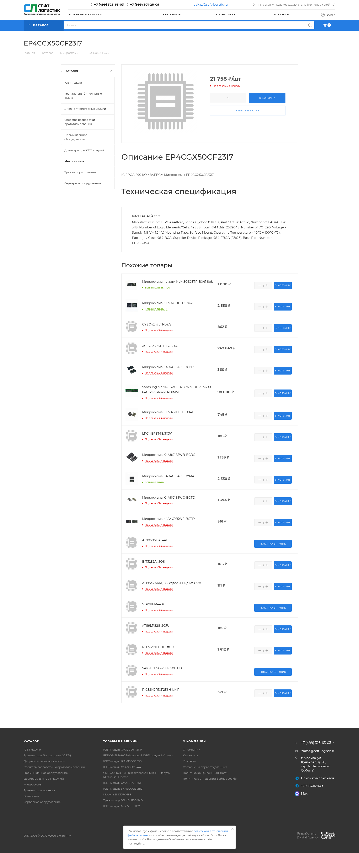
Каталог (31, 741)
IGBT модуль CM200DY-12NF (122, 782)
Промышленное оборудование (46, 772)
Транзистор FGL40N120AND (123, 800)
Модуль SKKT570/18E (117, 794)
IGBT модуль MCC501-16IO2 (121, 806)
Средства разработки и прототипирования (54, 767)
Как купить (190, 755)
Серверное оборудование (42, 802)
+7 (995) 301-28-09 (144, 4)
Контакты (189, 761)
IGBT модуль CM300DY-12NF (122, 749)
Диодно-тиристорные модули (44, 761)
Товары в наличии (120, 741)
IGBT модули (32, 749)
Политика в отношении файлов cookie (210, 778)
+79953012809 (312, 786)
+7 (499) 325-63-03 (109, 4)
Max (304, 793)
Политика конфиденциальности (205, 772)
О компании (194, 741)
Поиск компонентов (317, 778)
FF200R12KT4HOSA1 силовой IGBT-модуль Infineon (138, 755)
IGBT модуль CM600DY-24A (122, 767)
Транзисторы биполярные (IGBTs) (47, 755)
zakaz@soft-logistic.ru (211, 4)
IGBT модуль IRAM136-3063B (122, 761)
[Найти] (309, 25)
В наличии (31, 796)
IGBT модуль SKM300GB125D (123, 788)
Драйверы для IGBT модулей (44, 778)
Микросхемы (33, 784)
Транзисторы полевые (39, 790)
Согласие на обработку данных (205, 767)
